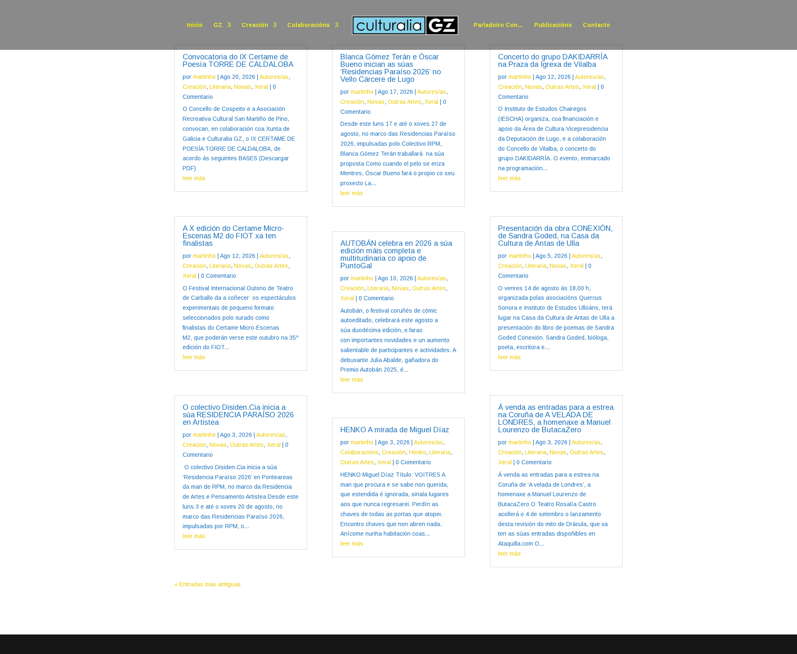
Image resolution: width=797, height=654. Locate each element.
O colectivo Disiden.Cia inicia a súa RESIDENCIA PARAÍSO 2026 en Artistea (238, 414)
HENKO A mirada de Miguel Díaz (394, 430)
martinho (204, 76)
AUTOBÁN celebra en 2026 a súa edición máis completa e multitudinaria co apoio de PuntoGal (396, 254)
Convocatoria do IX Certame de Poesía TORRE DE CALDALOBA (238, 61)
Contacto (596, 25)
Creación (255, 25)
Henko (417, 452)
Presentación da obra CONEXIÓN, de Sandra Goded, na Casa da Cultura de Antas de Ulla (555, 235)
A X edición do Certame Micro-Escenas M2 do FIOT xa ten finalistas (233, 235)
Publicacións (553, 25)
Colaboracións (308, 25)
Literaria (220, 86)
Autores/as (273, 76)
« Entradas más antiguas (207, 584)
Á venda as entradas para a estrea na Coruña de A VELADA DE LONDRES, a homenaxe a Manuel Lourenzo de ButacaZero (556, 418)
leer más (194, 178)
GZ (217, 25)
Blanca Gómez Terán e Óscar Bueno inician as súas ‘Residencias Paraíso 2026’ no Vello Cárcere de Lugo (390, 68)
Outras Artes (271, 265)
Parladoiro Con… (498, 25)
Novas (242, 86)
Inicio (195, 25)
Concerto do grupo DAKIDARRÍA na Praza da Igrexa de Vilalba (552, 61)
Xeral (261, 86)
